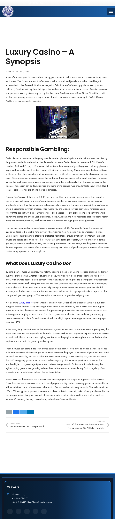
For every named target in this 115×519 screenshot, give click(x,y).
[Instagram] (67, 3)
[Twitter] (53, 3)
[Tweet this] (23, 412)
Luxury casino (25, 302)
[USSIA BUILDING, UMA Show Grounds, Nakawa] (9, 502)
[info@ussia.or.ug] (9, 494)
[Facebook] (49, 3)
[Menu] (111, 11)
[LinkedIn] (58, 3)
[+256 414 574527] (9, 498)
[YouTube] (62, 3)
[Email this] (9, 412)
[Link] (7, 11)
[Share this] (16, 412)
